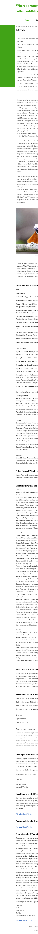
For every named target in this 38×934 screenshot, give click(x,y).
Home (30, 926)
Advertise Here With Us (24, 814)
